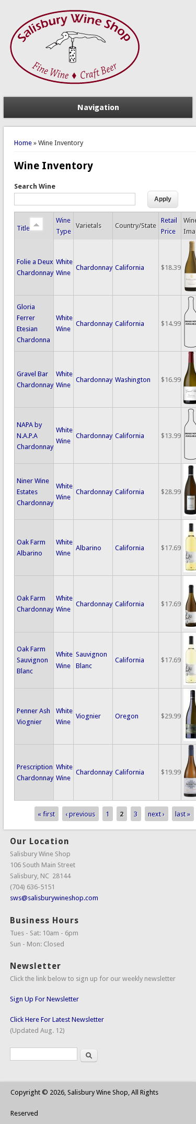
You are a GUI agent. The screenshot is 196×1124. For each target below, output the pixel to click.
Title (23, 228)
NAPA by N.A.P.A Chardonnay (35, 436)
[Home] (75, 91)
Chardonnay (94, 267)
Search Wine (34, 186)
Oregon (127, 716)
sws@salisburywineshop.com (54, 898)
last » (182, 814)
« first (46, 814)
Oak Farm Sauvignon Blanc (32, 660)
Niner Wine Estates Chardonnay (35, 492)
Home (23, 143)
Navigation (98, 107)
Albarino (88, 548)
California (129, 267)
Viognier (88, 716)
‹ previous (80, 814)
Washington (133, 380)
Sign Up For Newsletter (44, 999)
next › (156, 814)
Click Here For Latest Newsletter (57, 1019)
